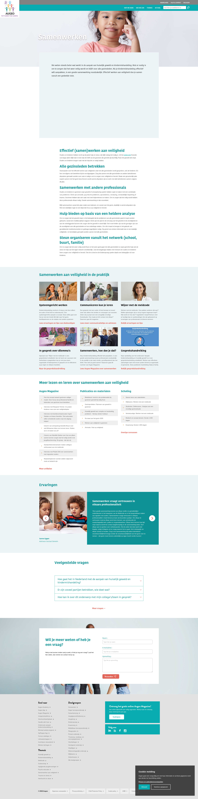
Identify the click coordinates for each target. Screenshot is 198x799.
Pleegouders (72, 731)
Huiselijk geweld (43, 754)
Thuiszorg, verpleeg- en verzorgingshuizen (76, 738)
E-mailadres (106, 648)
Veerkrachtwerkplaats (45, 719)
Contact (134, 791)
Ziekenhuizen (72, 757)
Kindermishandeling (44, 757)
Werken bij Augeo (44, 745)
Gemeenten (72, 707)
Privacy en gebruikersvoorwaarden (151, 782)
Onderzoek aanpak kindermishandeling (44, 726)
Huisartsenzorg (73, 713)
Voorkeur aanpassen (161, 787)
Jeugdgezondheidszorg (76, 716)
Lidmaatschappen (44, 739)
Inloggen (186, 3)
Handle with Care (43, 722)
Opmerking (106, 656)
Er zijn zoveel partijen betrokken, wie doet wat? (84, 589)
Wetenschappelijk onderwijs (77, 751)
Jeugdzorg (71, 719)
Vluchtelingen (72, 742)
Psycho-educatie (43, 769)
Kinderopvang (72, 722)
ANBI (124, 791)
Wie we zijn (140, 8)
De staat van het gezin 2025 (94, 418)
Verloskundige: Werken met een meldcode (139, 413)
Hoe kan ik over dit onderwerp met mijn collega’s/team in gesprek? (94, 597)
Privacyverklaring (77, 791)
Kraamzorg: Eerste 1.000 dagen (136, 425)
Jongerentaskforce (44, 716)
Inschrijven (116, 717)
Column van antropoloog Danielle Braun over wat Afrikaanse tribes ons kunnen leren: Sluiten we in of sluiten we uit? (59, 428)
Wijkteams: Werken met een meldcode (138, 402)
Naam (104, 638)
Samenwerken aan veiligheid (47, 772)
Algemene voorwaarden (59, 791)
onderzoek (127, 155)
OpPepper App (43, 733)
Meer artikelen (45, 468)
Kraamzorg (71, 725)
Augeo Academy (43, 707)
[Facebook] (120, 730)
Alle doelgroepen (73, 760)
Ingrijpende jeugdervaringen (47, 766)
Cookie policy (112, 791)
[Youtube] (115, 730)
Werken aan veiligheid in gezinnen (96, 423)
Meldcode (41, 760)
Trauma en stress (44, 775)
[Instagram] (125, 731)
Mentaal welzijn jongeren (46, 730)
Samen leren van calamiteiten (135, 397)
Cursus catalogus (44, 736)
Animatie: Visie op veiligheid (94, 427)
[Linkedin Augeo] (109, 730)
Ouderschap (42, 763)
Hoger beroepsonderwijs (76, 710)
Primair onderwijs (74, 734)
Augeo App (41, 710)
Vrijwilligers (71, 748)
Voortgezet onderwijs (75, 745)
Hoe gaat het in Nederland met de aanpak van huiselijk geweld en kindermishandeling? (94, 581)
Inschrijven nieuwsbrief (45, 742)
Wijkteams (71, 754)
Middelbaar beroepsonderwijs (78, 728)
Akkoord (144, 787)
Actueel (158, 8)
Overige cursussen (129, 432)
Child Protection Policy (95, 791)
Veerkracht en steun (44, 778)
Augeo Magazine (43, 713)
